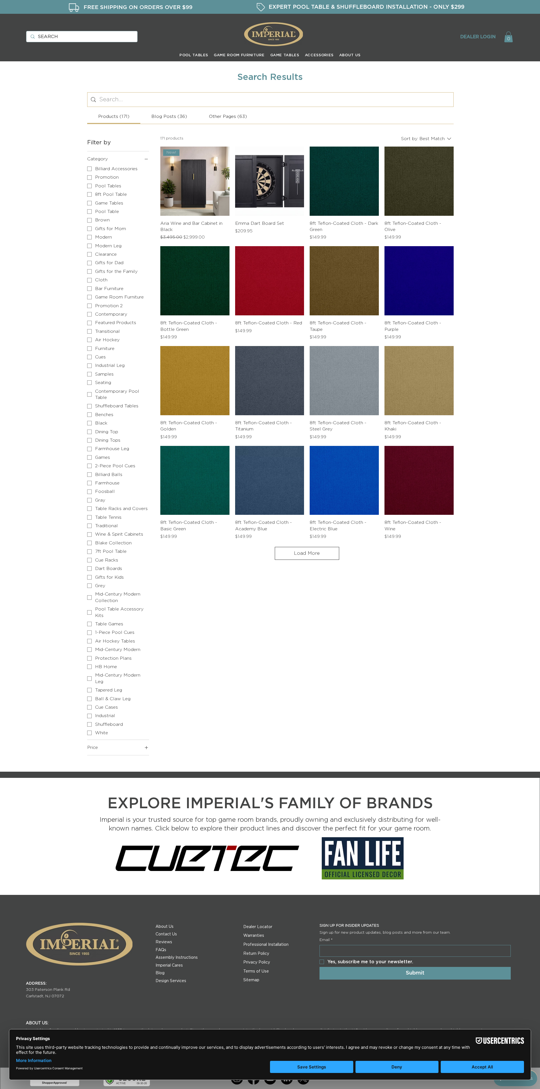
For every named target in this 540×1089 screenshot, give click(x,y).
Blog (160, 973)
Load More (307, 553)
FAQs (161, 950)
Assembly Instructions (177, 958)
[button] (508, 37)
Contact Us (166, 934)
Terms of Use (256, 971)
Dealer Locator (257, 927)
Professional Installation (266, 945)
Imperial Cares (169, 965)
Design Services (171, 981)
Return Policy (256, 954)
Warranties (253, 936)
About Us (165, 927)
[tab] (113, 116)
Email (326, 940)
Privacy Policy (256, 962)
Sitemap (251, 980)
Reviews (164, 942)
